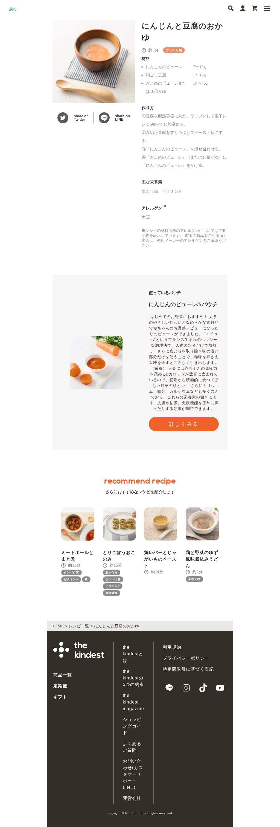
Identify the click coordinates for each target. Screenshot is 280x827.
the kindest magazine (133, 702)
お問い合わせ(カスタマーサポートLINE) (133, 774)
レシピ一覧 (79, 626)
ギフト (60, 696)
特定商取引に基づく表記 (188, 669)
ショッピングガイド (132, 726)
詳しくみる (184, 424)
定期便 (60, 686)
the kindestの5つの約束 (133, 678)
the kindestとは (133, 654)
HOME (57, 626)
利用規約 (172, 647)
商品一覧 (62, 675)
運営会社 (132, 798)
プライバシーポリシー (186, 658)
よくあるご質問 (132, 747)
